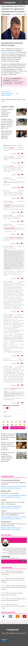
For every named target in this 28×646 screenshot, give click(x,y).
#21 (5, 190)
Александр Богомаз (7, 93)
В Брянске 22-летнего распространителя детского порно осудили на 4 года (13, 606)
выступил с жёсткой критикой (10, 52)
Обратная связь (14, 633)
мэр (17, 93)
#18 (5, 224)
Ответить (14, 153)
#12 (5, 366)
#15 (5, 281)
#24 (5, 156)
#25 (5, 147)
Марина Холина (6, 95)
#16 (5, 246)
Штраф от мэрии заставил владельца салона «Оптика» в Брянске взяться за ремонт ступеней (14, 587)
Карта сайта (5, 633)
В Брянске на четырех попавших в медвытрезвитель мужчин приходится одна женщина (13, 580)
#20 (5, 201)
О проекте (23, 633)
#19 (5, 215)
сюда (2, 101)
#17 (5, 237)
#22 (5, 177)
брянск (7, 91)
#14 (5, 314)
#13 (5, 359)
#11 (5, 388)
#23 (5, 166)
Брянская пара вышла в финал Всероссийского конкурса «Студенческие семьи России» (12, 572)
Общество (14, 14)
